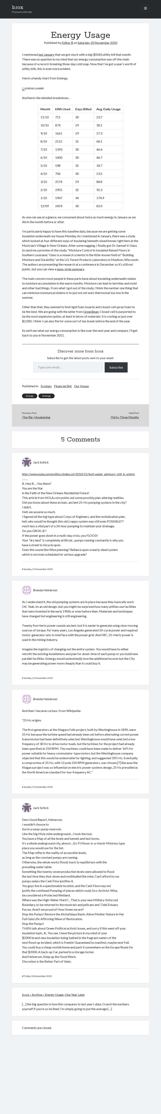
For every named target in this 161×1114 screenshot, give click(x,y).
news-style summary (70, 269)
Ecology (46, 386)
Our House (81, 386)
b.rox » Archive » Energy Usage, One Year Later (53, 994)
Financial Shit (63, 386)
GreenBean (91, 311)
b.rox (17, 7)
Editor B (67, 42)
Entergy (46, 395)
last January (46, 54)
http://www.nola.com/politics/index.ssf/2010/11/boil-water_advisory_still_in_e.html (78, 474)
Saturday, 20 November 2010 (97, 42)
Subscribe (116, 367)
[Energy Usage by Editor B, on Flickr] (33, 87)
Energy (29, 395)
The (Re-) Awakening (36, 417)
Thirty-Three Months (124, 417)
